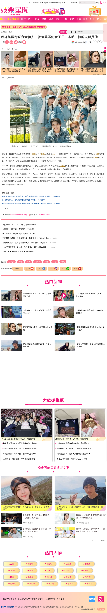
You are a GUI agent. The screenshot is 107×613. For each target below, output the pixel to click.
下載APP (17, 269)
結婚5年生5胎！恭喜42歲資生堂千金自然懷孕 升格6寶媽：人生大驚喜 (67, 70)
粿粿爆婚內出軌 (44, 215)
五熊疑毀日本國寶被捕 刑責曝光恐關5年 (19, 454)
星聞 (44, 19)
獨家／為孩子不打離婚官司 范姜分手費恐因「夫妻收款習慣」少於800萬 (31, 196)
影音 (92, 19)
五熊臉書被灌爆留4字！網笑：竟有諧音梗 (73, 443)
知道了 (102, 609)
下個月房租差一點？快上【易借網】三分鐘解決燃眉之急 (37, 516)
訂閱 (28, 269)
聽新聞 (62, 32)
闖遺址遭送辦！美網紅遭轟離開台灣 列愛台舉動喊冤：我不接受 (80, 508)
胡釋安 (95, 158)
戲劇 (58, 19)
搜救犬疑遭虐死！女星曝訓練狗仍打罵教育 (20, 443)
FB (63, 3)
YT (67, 3)
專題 (85, 19)
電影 (71, 19)
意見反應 (60, 599)
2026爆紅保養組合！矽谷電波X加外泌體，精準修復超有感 (91, 516)
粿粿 (34, 154)
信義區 (62, 166)
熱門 (30, 19)
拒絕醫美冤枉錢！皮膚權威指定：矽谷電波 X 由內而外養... (26, 238)
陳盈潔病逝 (13, 19)
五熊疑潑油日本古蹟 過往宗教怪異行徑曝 (19, 225)
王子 (53, 154)
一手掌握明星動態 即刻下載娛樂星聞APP (19, 234)
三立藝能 (44, 3)
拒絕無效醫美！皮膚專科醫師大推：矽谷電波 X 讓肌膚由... (26, 243)
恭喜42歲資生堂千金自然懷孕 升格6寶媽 (71, 439)
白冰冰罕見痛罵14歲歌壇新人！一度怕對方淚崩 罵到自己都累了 (90, 530)
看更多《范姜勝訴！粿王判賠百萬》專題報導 (24, 27)
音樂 (78, 19)
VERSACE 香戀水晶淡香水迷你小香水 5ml (20, 252)
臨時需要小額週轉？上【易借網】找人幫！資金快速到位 (37, 530)
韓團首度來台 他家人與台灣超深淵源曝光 (73, 454)
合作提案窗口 (50, 599)
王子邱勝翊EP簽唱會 (19, 215)
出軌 (43, 154)
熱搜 (37, 19)
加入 (40, 269)
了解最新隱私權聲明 (88, 609)
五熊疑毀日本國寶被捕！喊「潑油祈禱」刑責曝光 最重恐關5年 (26, 508)
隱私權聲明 (22, 599)
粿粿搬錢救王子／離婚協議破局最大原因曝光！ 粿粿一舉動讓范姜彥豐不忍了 (33, 204)
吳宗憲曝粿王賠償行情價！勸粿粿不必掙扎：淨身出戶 (23, 200)
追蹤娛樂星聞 (55, 3)
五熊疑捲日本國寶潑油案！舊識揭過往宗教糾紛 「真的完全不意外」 (40, 70)
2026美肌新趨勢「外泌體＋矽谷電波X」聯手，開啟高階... (25, 247)
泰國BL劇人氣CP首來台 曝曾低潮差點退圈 (74, 449)
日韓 (65, 19)
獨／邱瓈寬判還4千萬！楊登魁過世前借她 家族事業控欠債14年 (93, 70)
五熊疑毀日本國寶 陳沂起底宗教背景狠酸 (20, 449)
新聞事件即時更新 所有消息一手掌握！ (18, 229)
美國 (97, 154)
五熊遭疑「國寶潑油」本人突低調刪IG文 (19, 459)
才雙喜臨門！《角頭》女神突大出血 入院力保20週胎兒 (13, 70)
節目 (99, 19)
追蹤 (52, 269)
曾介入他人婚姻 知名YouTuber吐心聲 (72, 459)
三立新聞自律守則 (35, 599)
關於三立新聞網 (10, 599)
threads (73, 3)
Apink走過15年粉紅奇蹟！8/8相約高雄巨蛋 (18, 439)
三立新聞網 (34, 3)
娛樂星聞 (4, 32)
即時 (23, 19)
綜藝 (51, 19)
